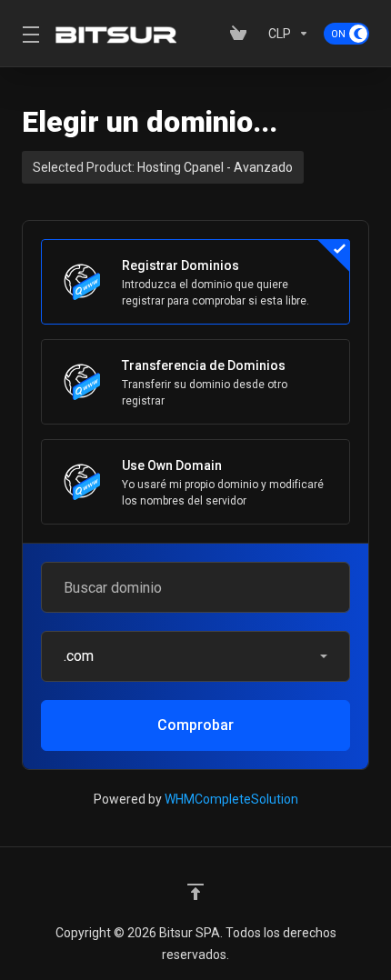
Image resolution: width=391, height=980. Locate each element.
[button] (195, 656)
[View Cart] (242, 33)
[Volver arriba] (195, 891)
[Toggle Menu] (28, 33)
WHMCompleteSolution (231, 799)
